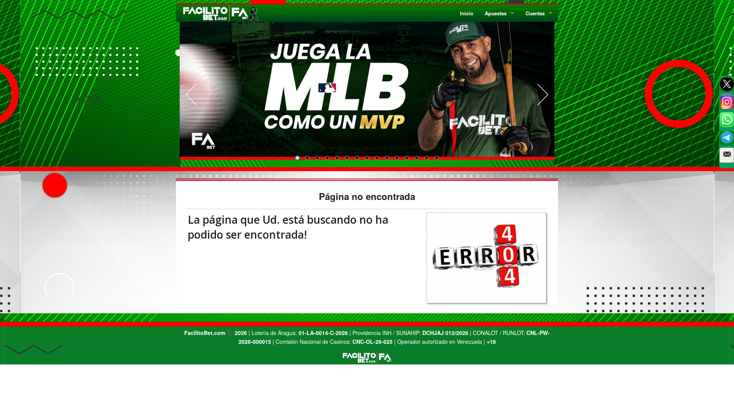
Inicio (466, 13)
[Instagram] (726, 102)
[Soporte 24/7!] (726, 137)
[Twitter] (726, 84)
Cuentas (535, 13)
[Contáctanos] (726, 155)
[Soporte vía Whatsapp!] (726, 119)
